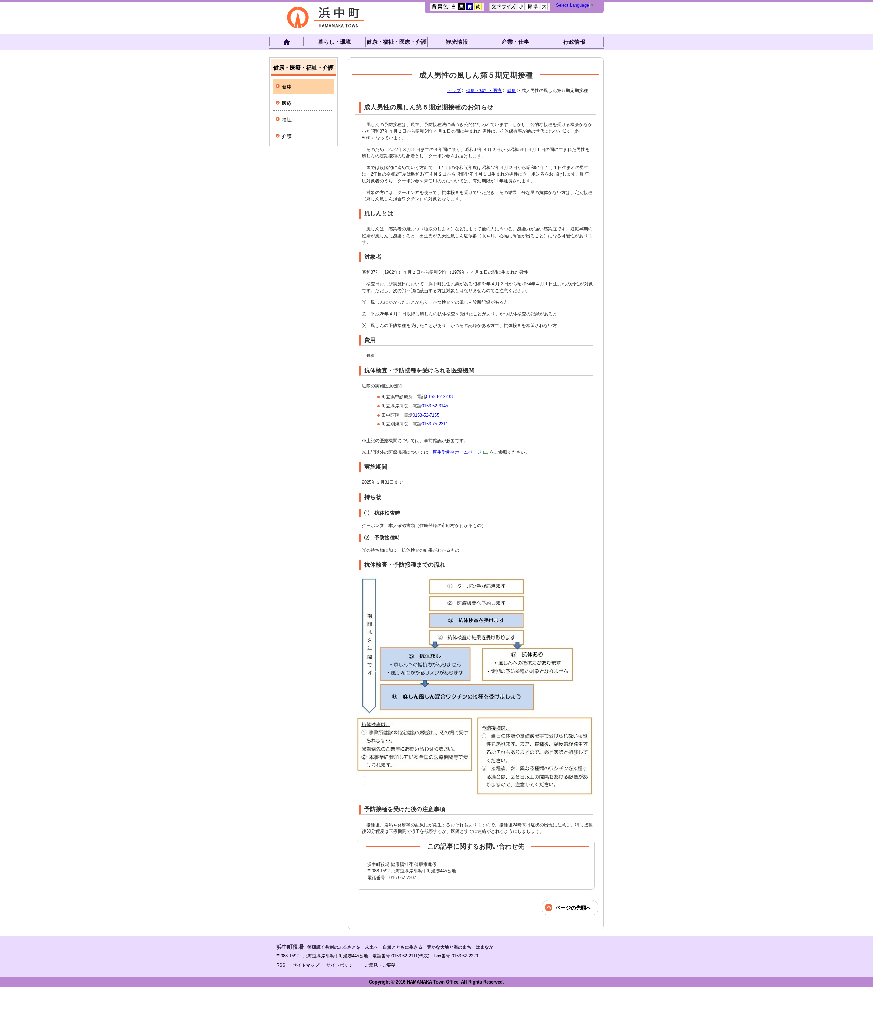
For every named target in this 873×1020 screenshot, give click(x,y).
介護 (287, 136)
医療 (287, 103)
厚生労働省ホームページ (457, 452)
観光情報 (457, 42)
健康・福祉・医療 (484, 90)
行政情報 (574, 42)
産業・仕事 (515, 42)
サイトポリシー (341, 965)
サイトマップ (306, 965)
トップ (454, 90)
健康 (511, 90)
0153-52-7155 (426, 415)
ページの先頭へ (573, 908)
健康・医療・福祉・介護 (303, 68)
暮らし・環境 (334, 42)
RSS (280, 965)
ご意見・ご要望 (380, 965)
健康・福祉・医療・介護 (397, 42)
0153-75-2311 (434, 423)
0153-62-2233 (439, 396)
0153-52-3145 (434, 405)
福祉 (287, 119)
